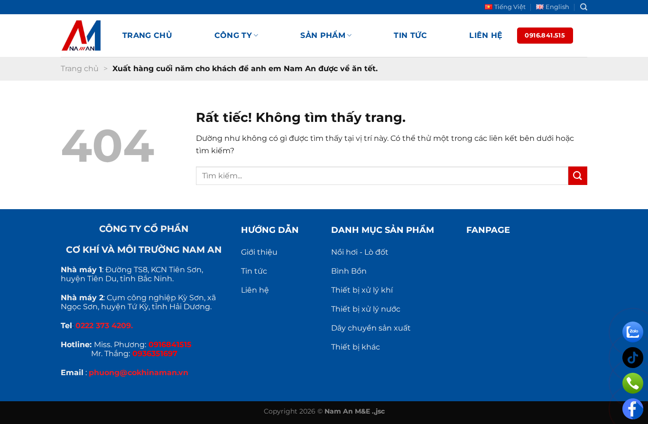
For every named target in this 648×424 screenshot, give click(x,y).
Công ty (233, 35)
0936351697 (154, 353)
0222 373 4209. (104, 325)
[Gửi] (577, 175)
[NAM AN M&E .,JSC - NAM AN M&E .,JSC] (84, 35)
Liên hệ (485, 35)
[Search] (583, 7)
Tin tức (410, 35)
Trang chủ (147, 35)
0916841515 (170, 344)
